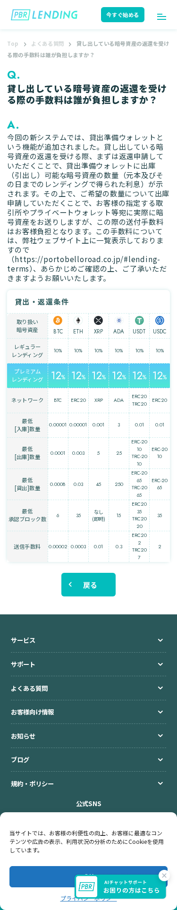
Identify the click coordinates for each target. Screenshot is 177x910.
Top (13, 43)
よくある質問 (47, 43)
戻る (90, 584)
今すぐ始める (122, 14)
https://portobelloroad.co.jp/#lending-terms (83, 263)
